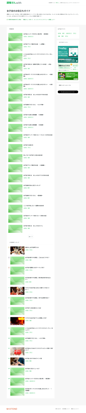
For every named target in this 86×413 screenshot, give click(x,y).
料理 (62, 36)
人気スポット (69, 33)
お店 (59, 36)
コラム (66, 36)
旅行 (63, 33)
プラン (74, 33)
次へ (30, 236)
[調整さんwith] (14, 3)
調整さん (57, 2)
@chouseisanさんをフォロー (69, 92)
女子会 (59, 33)
